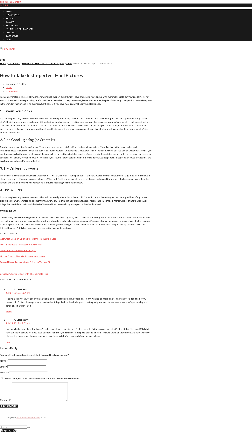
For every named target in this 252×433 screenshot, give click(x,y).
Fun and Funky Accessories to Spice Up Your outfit (25, 262)
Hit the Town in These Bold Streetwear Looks (22, 256)
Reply (9, 311)
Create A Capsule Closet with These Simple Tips (24, 273)
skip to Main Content (10, 1)
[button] (4, 5)
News (9, 87)
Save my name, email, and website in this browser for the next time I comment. (41, 378)
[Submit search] (28, 427)
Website (4, 372)
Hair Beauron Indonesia (28, 417)
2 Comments (12, 90)
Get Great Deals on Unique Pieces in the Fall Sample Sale (28, 238)
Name (4, 360)
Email (3, 366)
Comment (5, 400)
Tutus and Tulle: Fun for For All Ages (18, 250)
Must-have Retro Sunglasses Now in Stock (21, 244)
